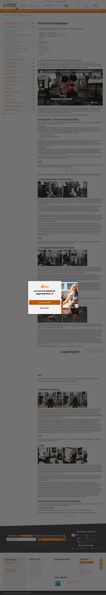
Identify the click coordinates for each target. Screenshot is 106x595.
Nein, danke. (44, 308)
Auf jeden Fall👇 (45, 302)
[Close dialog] (75, 283)
